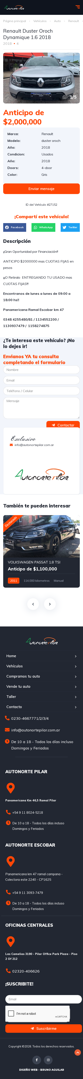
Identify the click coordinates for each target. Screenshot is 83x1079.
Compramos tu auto (23, 676)
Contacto (14, 706)
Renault (73, 21)
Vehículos (40, 21)
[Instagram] (48, 1060)
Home (11, 656)
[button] (41, 188)
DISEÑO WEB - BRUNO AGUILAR (41, 1069)
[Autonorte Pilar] (14, 7)
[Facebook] (36, 1060)
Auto (57, 21)
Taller (11, 696)
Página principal (14, 21)
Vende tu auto (18, 686)
